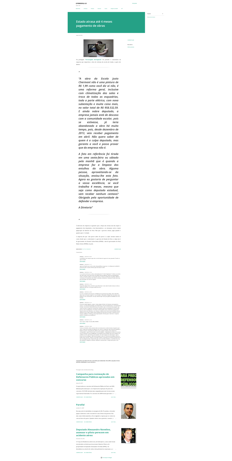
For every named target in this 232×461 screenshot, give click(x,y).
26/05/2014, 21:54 (88, 319)
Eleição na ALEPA (114, 8)
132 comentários (88, 421)
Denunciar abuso (151, 17)
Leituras (99, 8)
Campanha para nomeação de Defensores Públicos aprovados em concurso (95, 377)
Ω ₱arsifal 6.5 (81, 3)
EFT (122, 8)
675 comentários (88, 397)
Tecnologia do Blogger (107, 457)
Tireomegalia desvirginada (93, 59)
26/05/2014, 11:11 (88, 264)
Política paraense (130, 47)
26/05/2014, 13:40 (88, 272)
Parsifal (80, 404)
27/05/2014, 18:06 (88, 326)
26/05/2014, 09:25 (88, 256)
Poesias (92, 8)
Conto (106, 8)
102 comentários (88, 452)
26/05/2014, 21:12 (88, 302)
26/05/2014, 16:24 (88, 284)
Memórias (78, 8)
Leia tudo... (113, 397)
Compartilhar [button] (130, 40)
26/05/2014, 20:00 (88, 292)
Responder (82, 261)
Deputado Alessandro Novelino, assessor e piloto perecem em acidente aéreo (93, 432)
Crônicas (85, 8)
